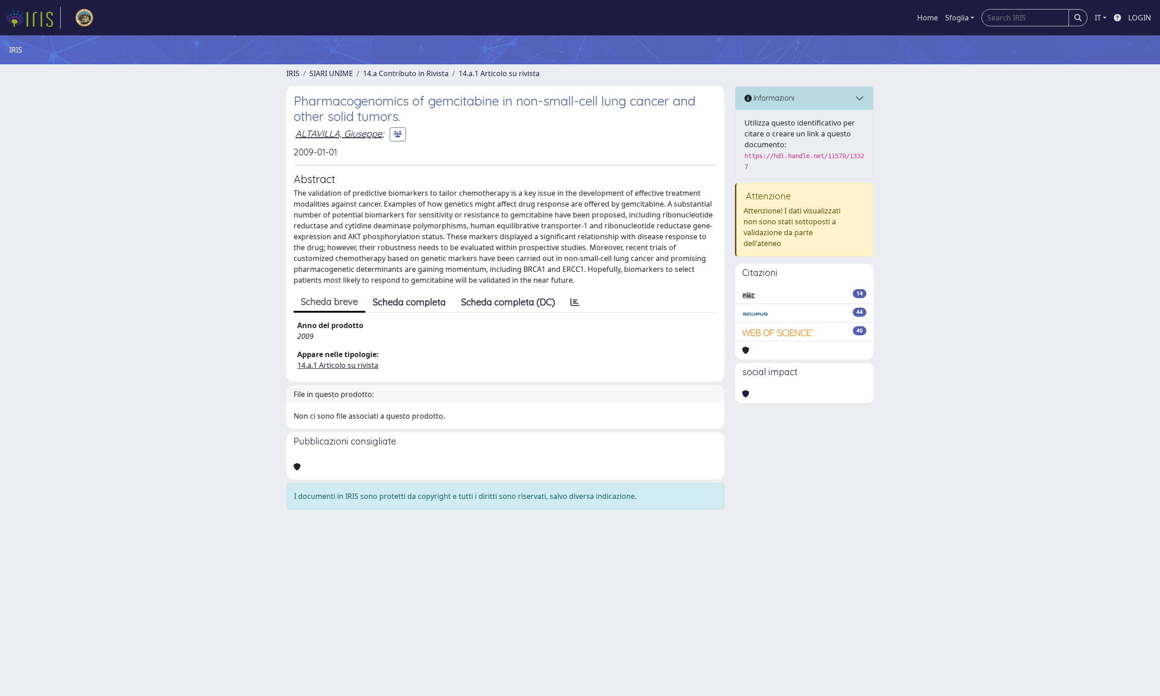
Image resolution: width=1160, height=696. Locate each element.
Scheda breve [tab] (329, 301)
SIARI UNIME (331, 73)
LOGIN (1139, 18)
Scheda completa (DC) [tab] (508, 302)
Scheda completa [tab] (409, 302)
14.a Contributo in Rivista (406, 73)
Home (927, 18)
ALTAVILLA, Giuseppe (338, 133)
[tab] (575, 302)
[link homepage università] (84, 18)
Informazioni (773, 97)
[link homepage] (33, 18)
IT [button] (1098, 18)
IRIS (293, 73)
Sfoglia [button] (957, 18)
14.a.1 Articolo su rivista (499, 73)
